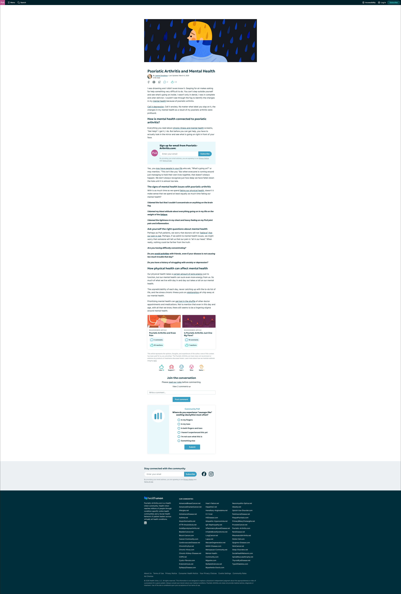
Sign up (389, 578)
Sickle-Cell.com (238, 539)
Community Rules (239, 573)
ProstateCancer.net (239, 525)
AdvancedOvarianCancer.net (190, 507)
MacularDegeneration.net (215, 542)
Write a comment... (157, 392)
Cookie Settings (224, 573)
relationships (193, 292)
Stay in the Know (345, 568)
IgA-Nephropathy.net (214, 525)
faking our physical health (192, 190)
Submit (192, 447)
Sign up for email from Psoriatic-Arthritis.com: (178, 147)
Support (171, 368)
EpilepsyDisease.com (187, 567)
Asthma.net (183, 518)
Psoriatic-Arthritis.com (241, 528)
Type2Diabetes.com (240, 564)
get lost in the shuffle (185, 301)
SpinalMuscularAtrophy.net (242, 557)
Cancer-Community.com (188, 539)
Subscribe (394, 2)
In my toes (185, 424)
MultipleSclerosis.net (214, 564)
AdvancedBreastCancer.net (189, 503)
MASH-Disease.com (213, 546)
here (155, 361)
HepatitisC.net (211, 507)
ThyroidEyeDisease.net (241, 560)
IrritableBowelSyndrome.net (216, 532)
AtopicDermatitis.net (187, 521)
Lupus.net (209, 539)
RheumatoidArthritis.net (241, 535)
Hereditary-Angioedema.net (217, 510)
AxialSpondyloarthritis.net (189, 528)
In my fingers (187, 420)
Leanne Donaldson (161, 75)
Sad (180, 368)
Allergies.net (184, 510)
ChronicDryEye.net (186, 546)
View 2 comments (181, 386)
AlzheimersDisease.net (188, 514)
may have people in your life (169, 168)
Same (200, 368)
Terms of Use (167, 161)
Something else (188, 441)
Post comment (181, 399)
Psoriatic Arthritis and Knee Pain (162, 334)
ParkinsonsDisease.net (241, 514)
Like (160, 368)
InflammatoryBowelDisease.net (218, 528)
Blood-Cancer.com (186, 535)
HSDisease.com (212, 518)
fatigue (163, 214)
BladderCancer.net (186, 532)
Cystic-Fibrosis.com (187, 560)
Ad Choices (148, 576)
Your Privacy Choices (208, 573)
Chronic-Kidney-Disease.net (190, 553)
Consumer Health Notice (188, 573)
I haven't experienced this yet (194, 432)
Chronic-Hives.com (186, 550)
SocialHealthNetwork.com (242, 553)
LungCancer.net (212, 535)
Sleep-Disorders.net (240, 550)
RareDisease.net (238, 532)
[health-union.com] (153, 498)
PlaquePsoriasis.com (240, 518)
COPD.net (183, 557)
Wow (190, 368)
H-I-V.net (209, 514)
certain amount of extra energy (188, 274)
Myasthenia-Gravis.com (215, 567)
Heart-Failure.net (212, 503)
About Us (148, 573)
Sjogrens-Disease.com (241, 542)
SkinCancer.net (238, 546)
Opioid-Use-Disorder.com (242, 510)
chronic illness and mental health (188, 128)
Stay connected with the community (164, 468)
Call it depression (155, 107)
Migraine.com (211, 560)
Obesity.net (236, 507)
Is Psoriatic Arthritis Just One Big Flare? (198, 334)
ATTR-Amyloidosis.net (188, 525)
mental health (159, 101)
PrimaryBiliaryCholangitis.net (243, 521)
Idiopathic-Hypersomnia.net (217, 521)
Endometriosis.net (186, 564)
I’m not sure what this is (191, 436)
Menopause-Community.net (216, 550)
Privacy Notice (380, 584)
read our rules (175, 382)
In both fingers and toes (191, 428)
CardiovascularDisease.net (189, 542)
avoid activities (162, 253)
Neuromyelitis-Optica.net (242, 503)
